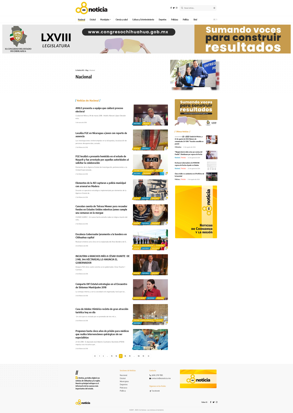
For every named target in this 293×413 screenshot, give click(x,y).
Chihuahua (178, 147)
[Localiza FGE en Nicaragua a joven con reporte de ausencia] (150, 140)
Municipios (124, 381)
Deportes (124, 384)
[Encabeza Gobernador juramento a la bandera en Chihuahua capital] (150, 239)
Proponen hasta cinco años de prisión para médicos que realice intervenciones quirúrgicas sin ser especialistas (102, 334)
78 (125, 356)
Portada (183, 157)
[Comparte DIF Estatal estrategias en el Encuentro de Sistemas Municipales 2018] (150, 289)
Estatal (136, 148)
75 (111, 356)
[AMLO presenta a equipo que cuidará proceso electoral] (150, 115)
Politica (146, 123)
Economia (159, 245)
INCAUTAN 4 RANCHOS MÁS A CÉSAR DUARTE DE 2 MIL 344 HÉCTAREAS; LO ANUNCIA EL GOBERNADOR (103, 259)
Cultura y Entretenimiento (143, 170)
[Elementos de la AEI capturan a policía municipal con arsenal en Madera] (150, 189)
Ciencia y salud (139, 298)
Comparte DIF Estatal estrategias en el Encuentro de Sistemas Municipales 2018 (101, 285)
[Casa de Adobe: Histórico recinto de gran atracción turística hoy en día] (150, 314)
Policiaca (147, 173)
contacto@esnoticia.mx (161, 378)
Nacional (137, 123)
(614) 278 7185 (157, 375)
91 (143, 356)
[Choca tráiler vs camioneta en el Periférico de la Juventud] (211, 176)
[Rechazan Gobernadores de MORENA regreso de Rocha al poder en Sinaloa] (211, 165)
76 (116, 356)
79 (129, 356)
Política (123, 391)
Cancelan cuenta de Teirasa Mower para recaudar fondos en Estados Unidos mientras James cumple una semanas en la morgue (101, 209)
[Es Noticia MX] (91, 8)
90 (139, 356)
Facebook (156, 391)
